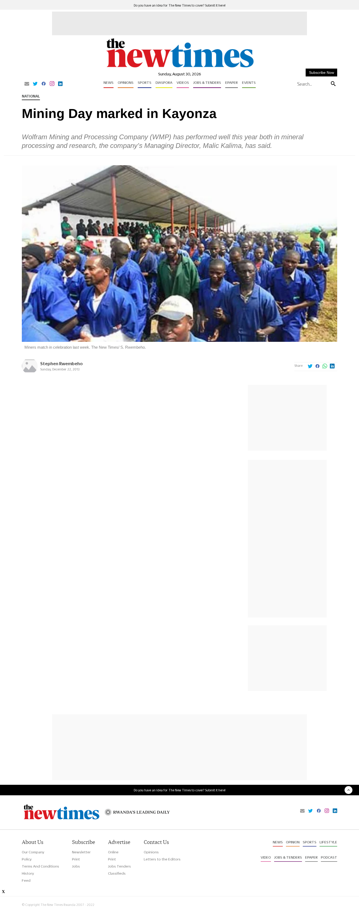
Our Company (33, 852)
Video (266, 857)
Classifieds (117, 873)
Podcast (329, 857)
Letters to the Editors (162, 859)
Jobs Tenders (119, 866)
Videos (183, 82)
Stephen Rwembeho (61, 363)
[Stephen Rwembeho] (30, 372)
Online (113, 852)
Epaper (231, 82)
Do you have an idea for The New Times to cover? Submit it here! (179, 5)
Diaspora (164, 82)
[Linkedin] (60, 84)
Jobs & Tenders (207, 82)
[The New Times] (180, 67)
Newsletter (81, 852)
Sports (144, 82)
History (28, 873)
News (109, 82)
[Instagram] (52, 84)
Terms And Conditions (40, 866)
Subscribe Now (321, 72)
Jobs (76, 866)
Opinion (293, 842)
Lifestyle (328, 842)
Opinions (126, 82)
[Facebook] (43, 84)
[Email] (26, 84)
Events (249, 82)
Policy (27, 859)
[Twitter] (35, 84)
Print (76, 859)
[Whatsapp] (324, 366)
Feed (26, 880)
